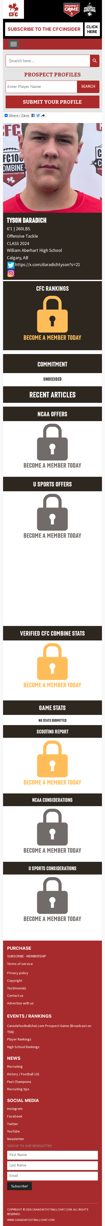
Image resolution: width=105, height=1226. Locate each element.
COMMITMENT (52, 364)
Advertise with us (20, 1003)
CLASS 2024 (18, 243)
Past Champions (19, 1081)
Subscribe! (19, 1186)
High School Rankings (23, 1047)
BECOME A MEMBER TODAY (52, 337)
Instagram (14, 1108)
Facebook (14, 1116)
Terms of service (20, 963)
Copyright (14, 980)
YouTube (13, 1131)
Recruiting (15, 1066)
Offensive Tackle (22, 236)
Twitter (12, 1124)
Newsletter (15, 1139)
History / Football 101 (23, 1074)
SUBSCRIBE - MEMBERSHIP (26, 956)
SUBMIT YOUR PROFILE (52, 102)
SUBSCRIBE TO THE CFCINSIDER (44, 29)
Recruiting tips (18, 1089)
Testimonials (16, 988)
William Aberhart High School (34, 250)
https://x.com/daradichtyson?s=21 (47, 264)
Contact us (15, 995)
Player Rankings (19, 1039)
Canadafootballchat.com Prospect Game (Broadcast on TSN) (49, 1028)
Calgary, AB (17, 257)
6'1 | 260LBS (18, 229)
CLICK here (92, 29)
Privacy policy (17, 973)
